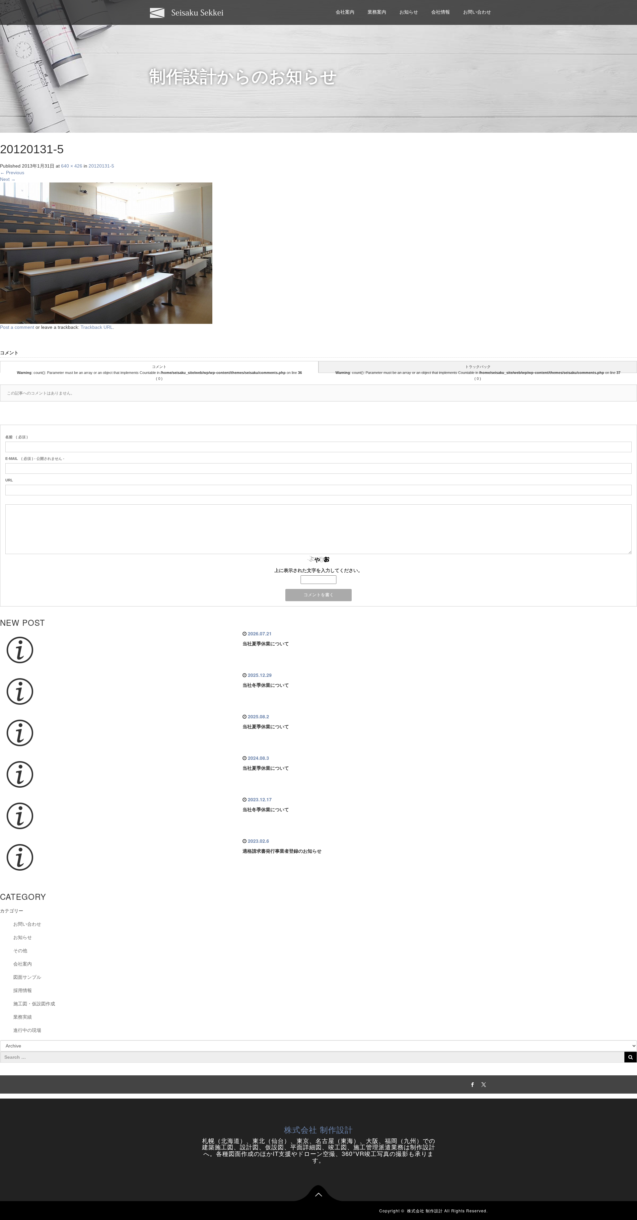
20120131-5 (101, 166)
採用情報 (22, 990)
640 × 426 (71, 166)
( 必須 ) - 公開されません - (34, 459)
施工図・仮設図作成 (34, 1003)
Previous (12, 172)
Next (8, 179)
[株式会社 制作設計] (187, 12)
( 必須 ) (16, 437)
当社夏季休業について (266, 643)
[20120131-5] (106, 252)
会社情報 (440, 12)
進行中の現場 (27, 1030)
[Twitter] (483, 1084)
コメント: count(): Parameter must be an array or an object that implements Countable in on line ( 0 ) (159, 369)
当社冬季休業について (266, 685)
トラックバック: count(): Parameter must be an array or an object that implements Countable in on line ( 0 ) (477, 369)
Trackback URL (97, 327)
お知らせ (408, 12)
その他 (20, 950)
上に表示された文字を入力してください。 (318, 570)
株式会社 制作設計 (318, 1129)
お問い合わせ (477, 12)
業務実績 (22, 1017)
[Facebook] (471, 1084)
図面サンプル (27, 977)
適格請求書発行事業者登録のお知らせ (282, 851)
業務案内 (377, 12)
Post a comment (17, 327)
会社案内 (345, 12)
